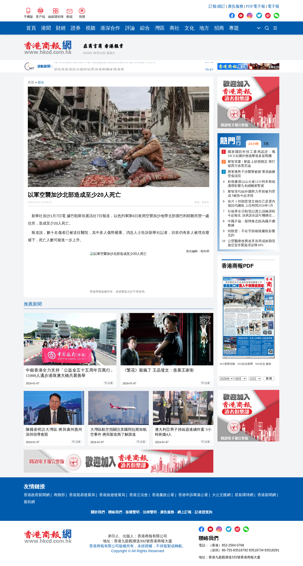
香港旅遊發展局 (112, 495)
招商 (219, 28)
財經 (61, 28)
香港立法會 (138, 495)
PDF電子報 (255, 6)
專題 (234, 28)
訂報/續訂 (217, 6)
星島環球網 (244, 495)
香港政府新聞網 (37, 495)
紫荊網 (29, 502)
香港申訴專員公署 (193, 495)
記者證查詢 (203, 512)
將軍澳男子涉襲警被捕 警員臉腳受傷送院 (251, 174)
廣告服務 (235, 6)
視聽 (90, 28)
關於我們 (98, 512)
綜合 (145, 28)
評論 (130, 28)
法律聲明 (150, 512)
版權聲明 (133, 512)
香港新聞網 (266, 495)
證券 (76, 28)
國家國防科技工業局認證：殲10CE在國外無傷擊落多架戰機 (251, 154)
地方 (204, 28)
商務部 (59, 495)
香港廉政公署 (163, 495)
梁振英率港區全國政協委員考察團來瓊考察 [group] (133, 66)
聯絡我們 (115, 512)
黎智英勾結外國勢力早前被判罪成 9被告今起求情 (251, 193)
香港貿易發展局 (82, 495)
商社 (175, 28)
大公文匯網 (221, 495)
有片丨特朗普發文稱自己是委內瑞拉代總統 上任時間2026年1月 (251, 203)
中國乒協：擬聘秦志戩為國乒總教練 (251, 223)
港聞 (46, 28)
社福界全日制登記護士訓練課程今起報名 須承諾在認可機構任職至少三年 (251, 213)
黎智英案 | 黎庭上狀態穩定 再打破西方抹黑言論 (251, 164)
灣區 (160, 28)
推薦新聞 (33, 304)
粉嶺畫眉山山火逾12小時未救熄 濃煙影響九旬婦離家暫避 (251, 183)
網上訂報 (184, 512)
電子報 (273, 6)
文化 (189, 28)
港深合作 (110, 28)
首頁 (31, 28)
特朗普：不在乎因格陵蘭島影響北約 (251, 233)
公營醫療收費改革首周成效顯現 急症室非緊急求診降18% (251, 243)
